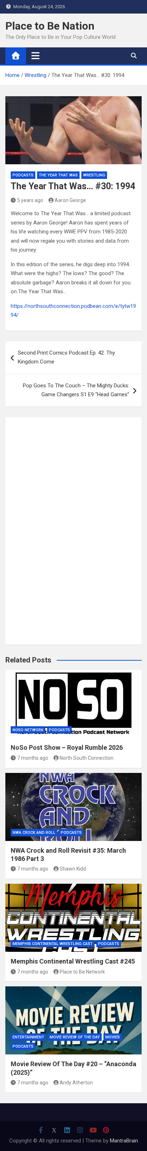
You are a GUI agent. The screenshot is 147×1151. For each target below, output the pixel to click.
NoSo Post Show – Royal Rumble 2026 (67, 747)
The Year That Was (58, 175)
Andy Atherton (76, 1082)
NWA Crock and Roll (33, 832)
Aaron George (70, 200)
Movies (112, 1037)
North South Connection (86, 758)
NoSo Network (28, 730)
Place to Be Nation (50, 26)
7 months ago (32, 758)
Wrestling (94, 175)
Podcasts (23, 175)
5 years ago (30, 200)
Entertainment (28, 1037)
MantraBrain (124, 1140)
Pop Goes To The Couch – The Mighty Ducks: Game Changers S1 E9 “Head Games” (76, 390)
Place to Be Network (82, 972)
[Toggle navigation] (35, 55)
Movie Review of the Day (75, 1037)
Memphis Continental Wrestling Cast (52, 943)
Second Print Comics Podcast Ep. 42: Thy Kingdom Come (66, 357)
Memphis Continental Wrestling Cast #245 (73, 961)
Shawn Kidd (73, 869)
